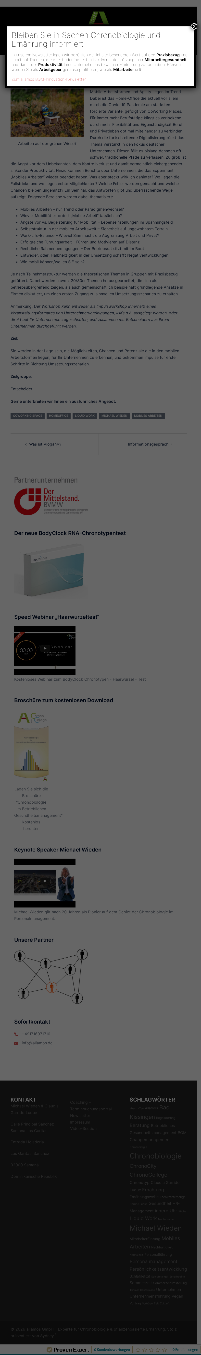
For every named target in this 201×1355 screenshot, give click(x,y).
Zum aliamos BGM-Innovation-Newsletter (49, 79)
